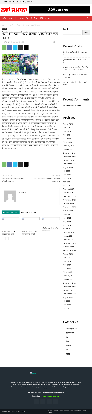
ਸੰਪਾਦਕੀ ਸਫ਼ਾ (70, 333)
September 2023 (69, 250)
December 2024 (69, 196)
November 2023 (69, 243)
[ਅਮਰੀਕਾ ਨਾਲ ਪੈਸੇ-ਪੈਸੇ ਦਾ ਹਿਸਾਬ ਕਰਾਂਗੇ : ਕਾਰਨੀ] (30, 223)
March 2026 (67, 142)
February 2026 (68, 146)
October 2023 (68, 247)
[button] (87, 18)
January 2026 (68, 149)
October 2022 (68, 290)
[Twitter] (85, 1)
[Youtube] (88, 1)
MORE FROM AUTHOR (29, 212)
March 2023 (67, 272)
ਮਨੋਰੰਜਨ (68, 345)
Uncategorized (71, 328)
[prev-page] (3, 238)
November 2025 (69, 156)
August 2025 (68, 167)
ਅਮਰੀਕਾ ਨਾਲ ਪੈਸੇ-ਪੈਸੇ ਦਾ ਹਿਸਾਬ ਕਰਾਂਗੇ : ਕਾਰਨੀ (76, 83)
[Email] (26, 47)
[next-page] (7, 238)
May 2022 (67, 308)
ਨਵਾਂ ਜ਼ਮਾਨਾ (6, 42)
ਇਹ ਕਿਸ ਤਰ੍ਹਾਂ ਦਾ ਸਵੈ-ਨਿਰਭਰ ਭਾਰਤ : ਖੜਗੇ (75, 53)
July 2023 (66, 257)
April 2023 (67, 268)
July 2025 (66, 171)
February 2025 (68, 189)
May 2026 (67, 135)
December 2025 (69, 153)
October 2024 (68, 203)
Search (65, 29)
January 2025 (68, 192)
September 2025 (69, 164)
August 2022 (68, 297)
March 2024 (67, 229)
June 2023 (67, 261)
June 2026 (67, 131)
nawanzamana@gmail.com (50, 396)
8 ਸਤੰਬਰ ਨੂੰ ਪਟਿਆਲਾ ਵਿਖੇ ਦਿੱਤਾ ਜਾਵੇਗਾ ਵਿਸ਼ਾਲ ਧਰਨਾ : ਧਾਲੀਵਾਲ (75, 76)
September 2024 (69, 207)
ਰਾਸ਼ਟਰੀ (11, 25)
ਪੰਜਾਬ (67, 341)
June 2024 (67, 218)
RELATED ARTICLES (10, 212)
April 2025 (67, 182)
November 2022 (69, 286)
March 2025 (67, 185)
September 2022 (69, 294)
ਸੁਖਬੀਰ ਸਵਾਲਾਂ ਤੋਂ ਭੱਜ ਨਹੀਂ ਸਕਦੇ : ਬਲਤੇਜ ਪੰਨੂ (75, 61)
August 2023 (68, 254)
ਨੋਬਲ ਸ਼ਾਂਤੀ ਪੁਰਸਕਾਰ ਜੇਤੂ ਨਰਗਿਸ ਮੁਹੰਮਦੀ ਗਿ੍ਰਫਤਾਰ (13, 180)
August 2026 (68, 124)
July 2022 (66, 301)
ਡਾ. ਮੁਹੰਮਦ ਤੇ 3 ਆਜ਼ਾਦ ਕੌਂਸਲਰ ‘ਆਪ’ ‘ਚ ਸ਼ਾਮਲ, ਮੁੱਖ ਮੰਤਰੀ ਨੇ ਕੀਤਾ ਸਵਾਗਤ (75, 68)
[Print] (20, 47)
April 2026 (67, 138)
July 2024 (66, 214)
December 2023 (69, 239)
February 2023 (68, 276)
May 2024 (67, 221)
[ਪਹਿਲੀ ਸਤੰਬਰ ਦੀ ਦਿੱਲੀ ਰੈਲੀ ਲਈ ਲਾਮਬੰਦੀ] (51, 221)
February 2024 (68, 232)
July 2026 (66, 127)
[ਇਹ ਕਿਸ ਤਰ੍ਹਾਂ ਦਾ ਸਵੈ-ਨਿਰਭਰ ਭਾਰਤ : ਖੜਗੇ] (10, 223)
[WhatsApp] (4, 47)
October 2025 (68, 160)
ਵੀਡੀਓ (68, 354)
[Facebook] (79, 1)
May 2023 (67, 265)
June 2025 (67, 174)
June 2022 (67, 304)
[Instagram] (82, 1)
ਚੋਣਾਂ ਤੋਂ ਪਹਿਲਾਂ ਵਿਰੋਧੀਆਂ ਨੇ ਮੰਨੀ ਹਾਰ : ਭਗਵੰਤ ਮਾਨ (47, 180)
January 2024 (68, 236)
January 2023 (68, 279)
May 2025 (67, 178)
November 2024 (69, 200)
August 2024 (68, 211)
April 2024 (67, 225)
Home (4, 25)
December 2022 (69, 283)
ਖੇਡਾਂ (67, 337)
